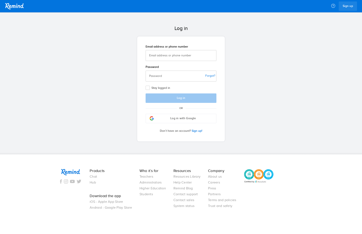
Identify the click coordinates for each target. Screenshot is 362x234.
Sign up (348, 6)
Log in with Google (183, 118)
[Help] (333, 6)
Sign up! (181, 131)
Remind (14, 6)
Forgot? (210, 76)
